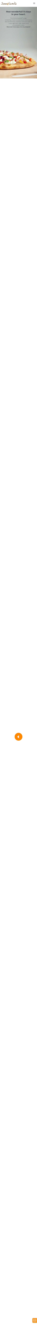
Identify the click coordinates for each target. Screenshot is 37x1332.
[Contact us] (34, 1320)
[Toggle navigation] (34, 3)
